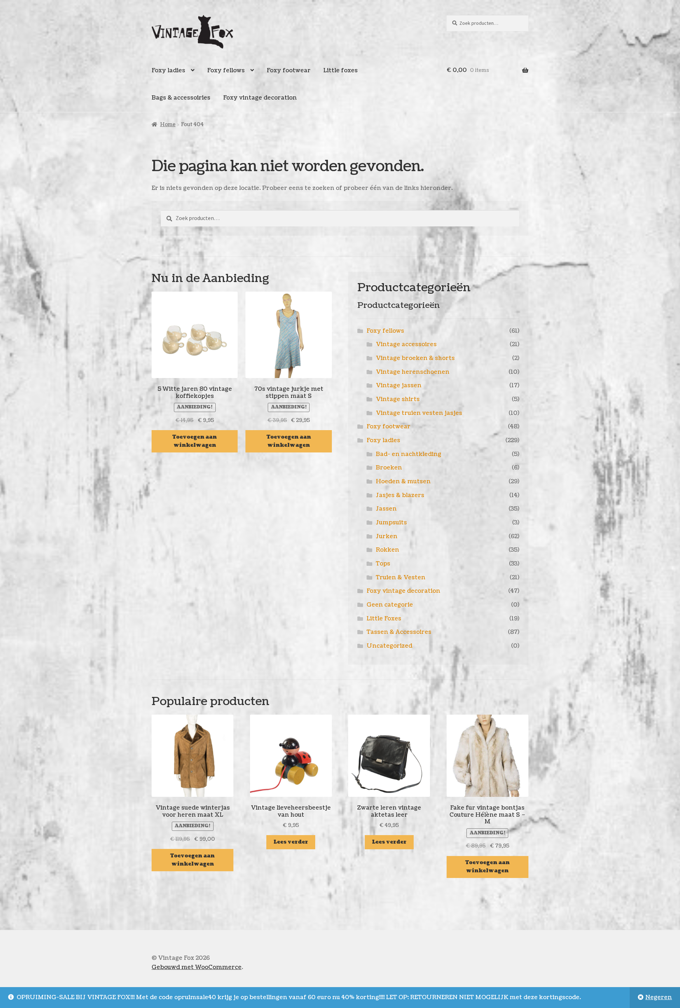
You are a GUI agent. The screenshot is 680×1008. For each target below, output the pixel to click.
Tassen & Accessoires (399, 632)
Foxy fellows (226, 70)
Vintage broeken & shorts (415, 358)
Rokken (387, 550)
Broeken (389, 468)
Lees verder (290, 842)
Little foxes (340, 70)
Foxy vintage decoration (260, 98)
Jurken (386, 536)
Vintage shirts (398, 399)
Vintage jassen (398, 385)
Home (168, 124)
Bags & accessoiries (181, 98)
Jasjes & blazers (400, 495)
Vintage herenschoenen (412, 372)
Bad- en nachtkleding (408, 454)
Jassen (386, 509)
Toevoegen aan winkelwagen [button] (194, 441)
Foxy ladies (168, 70)
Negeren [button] (658, 997)
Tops (383, 564)
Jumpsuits (391, 522)
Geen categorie (390, 605)
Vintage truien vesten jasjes (419, 413)
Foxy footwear (289, 70)
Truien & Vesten (400, 577)
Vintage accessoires (406, 344)
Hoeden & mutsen (403, 481)
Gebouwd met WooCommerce (197, 967)
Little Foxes (384, 619)
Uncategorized (389, 646)
